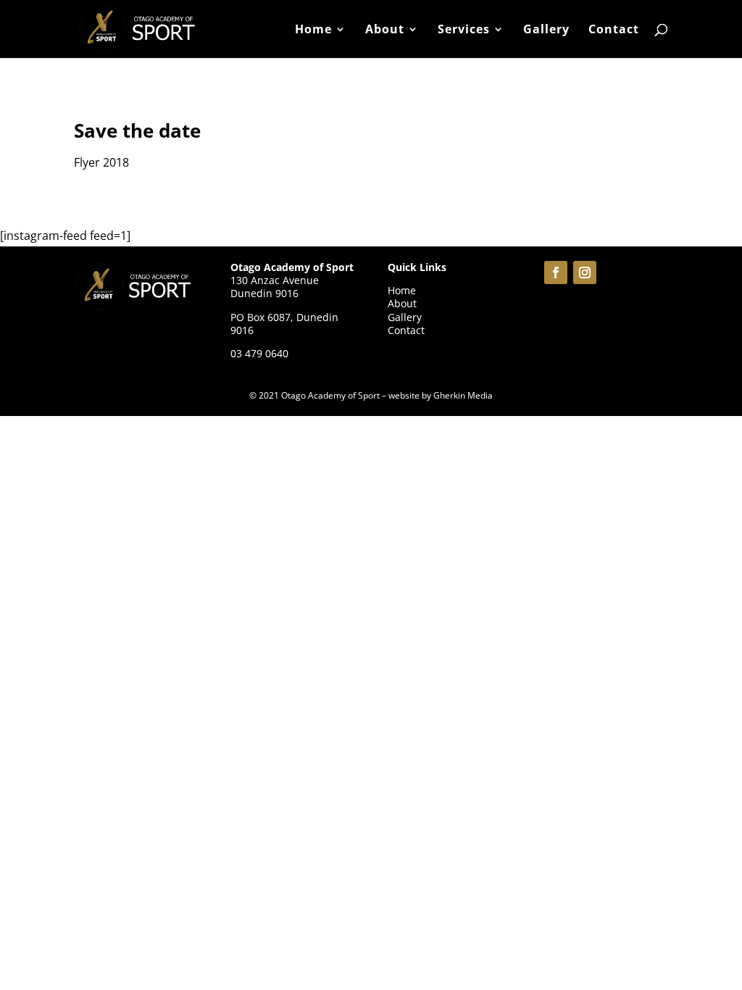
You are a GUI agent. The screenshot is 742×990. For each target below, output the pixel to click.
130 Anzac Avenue (274, 280)
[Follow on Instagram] (584, 272)
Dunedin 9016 (264, 293)
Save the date (137, 130)
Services (464, 30)
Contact (613, 30)
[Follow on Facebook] (555, 272)
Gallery (546, 30)
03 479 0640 (259, 353)
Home (313, 30)
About (384, 30)
